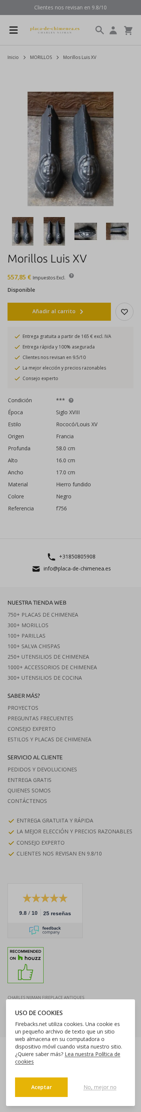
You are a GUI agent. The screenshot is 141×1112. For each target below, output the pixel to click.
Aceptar (41, 1087)
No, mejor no (100, 1087)
